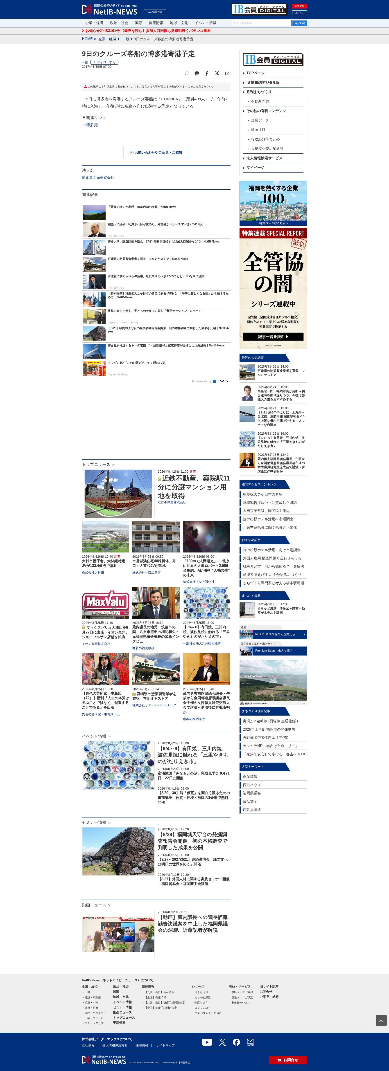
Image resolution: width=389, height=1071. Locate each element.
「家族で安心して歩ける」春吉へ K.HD (275, 754)
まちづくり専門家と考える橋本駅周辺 (273, 583)
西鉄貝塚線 (252, 810)
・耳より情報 (200, 992)
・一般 (86, 992)
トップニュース (124, 1017)
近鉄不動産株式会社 (172, 502)
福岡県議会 (252, 793)
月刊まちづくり (259, 92)
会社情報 (88, 1045)
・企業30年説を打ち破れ (207, 1013)
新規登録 (300, 6)
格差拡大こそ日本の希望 (263, 494)
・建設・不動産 (91, 997)
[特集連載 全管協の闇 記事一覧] (273, 288)
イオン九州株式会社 (96, 644)
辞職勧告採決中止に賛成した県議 (270, 503)
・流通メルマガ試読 (241, 997)
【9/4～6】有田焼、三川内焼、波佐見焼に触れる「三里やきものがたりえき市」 (206, 631)
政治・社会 (119, 23)
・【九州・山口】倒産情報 (158, 992)
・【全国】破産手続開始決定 (159, 1007)
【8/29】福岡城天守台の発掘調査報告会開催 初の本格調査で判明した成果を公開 (193, 841)
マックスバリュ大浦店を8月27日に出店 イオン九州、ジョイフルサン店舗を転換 (105, 632)
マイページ (256, 167)
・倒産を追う (200, 1002)
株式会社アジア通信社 (199, 582)
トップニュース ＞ (98, 464)
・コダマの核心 (201, 1007)
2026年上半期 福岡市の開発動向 (269, 729)
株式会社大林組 (93, 572)
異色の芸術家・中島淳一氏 (101, 714)
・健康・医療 (90, 1007)
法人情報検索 (154, 11)
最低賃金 (250, 801)
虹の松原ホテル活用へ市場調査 (268, 519)
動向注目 (258, 130)
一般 (125, 39)
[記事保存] (186, 73)
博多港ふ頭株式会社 (98, 178)
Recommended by (202, 381)
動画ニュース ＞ (96, 905)
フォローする (106, 62)
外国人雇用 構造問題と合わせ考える (272, 558)
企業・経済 (94, 23)
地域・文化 (179, 23)
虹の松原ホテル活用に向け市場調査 (272, 550)
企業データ (260, 120)
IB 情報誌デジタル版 (263, 82)
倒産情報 (156, 23)
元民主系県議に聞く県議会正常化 (270, 527)
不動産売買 (260, 101)
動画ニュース (122, 1012)
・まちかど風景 (201, 997)
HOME (87, 39)
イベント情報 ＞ (96, 736)
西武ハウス (252, 785)
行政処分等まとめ (265, 139)
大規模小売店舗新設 (267, 148)
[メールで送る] (227, 73)
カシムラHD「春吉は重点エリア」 (271, 746)
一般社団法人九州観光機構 (202, 643)
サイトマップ (165, 1045)
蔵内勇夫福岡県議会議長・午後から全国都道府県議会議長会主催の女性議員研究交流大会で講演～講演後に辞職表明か (206, 703)
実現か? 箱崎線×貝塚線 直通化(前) (270, 721)
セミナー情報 (122, 1007)
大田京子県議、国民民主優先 (266, 511)
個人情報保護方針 (115, 1045)
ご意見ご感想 (269, 997)
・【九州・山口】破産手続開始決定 (163, 1002)
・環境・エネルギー (94, 1013)
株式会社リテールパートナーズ (154, 705)
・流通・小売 (90, 1002)
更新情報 (119, 1022)
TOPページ (256, 73)
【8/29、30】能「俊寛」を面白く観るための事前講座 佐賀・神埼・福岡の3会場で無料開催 (194, 797)
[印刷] (196, 73)
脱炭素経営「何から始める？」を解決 (273, 566)
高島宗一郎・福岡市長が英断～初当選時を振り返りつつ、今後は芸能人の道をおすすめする (281, 395)
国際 (138, 23)
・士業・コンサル (93, 1018)
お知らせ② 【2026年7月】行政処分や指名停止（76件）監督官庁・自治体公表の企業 (154, 31)
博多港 (92, 125)
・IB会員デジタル (239, 1002)
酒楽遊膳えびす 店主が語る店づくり (272, 575)
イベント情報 (205, 23)
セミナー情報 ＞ (96, 822)
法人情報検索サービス (265, 158)
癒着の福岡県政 (143, 648)
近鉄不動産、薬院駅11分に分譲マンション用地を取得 (194, 486)
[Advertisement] (156, 423)
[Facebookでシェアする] (207, 73)
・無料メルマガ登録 (241, 992)
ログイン (300, 12)
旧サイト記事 (269, 986)
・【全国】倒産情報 (154, 997)
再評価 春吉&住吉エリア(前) (265, 737)
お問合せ (266, 991)
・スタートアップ (93, 1023)
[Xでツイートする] (217, 73)
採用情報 (142, 1045)
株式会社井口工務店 (146, 572)
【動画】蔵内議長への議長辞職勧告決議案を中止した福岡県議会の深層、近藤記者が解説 (193, 923)
